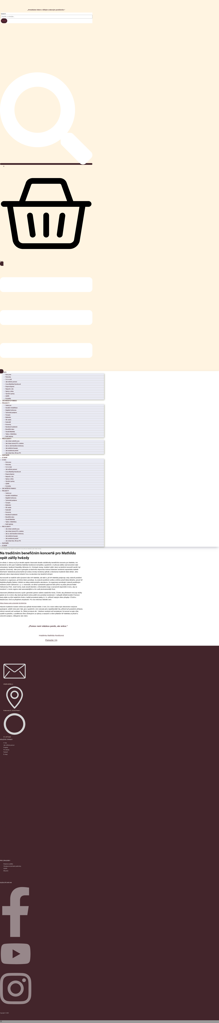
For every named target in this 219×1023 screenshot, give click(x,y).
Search (3, 14)
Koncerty (8, 424)
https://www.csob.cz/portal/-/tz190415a (13, 603)
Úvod (1, 548)
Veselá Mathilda (10, 431)
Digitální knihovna (10, 410)
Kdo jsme (8, 374)
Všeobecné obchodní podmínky (12, 866)
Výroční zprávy (9, 393)
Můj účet (5, 870)
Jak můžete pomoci (11, 381)
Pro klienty (6, 438)
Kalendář (8, 422)
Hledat (4, 20)
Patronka (8, 377)
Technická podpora (11, 412)
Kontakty (8, 398)
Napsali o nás (9, 389)
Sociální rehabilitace (11, 407)
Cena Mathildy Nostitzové (13, 384)
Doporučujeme (9, 386)
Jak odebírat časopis (11, 448)
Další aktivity (9, 436)
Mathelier (8, 417)
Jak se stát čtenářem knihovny (14, 445)
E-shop (4, 457)
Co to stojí (8, 379)
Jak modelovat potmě (11, 450)
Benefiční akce (9, 429)
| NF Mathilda (3, 1016)
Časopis (7, 415)
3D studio (8, 419)
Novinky (6, 548)
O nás (4, 372)
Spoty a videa (9, 391)
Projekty (6, 403)
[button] (46, 317)
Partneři (5, 455)
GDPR (7, 396)
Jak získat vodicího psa (12, 441)
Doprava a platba (8, 864)
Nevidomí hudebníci (11, 427)
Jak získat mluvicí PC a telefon (14, 443)
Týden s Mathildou (11, 434)
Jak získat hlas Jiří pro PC (13, 453)
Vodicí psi (8, 405)
